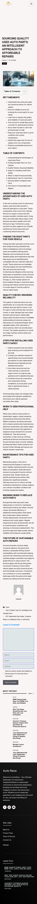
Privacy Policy (8, 833)
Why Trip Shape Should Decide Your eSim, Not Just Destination (20, 712)
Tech (4, 63)
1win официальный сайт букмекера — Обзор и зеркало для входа (20, 735)
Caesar (4, 60)
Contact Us (7, 840)
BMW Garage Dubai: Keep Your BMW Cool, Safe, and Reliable (20, 701)
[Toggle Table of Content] (23, 91)
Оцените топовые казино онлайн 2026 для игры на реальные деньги (20, 723)
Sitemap (6, 845)
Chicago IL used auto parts (24, 282)
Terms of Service (9, 836)
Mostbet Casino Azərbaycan (18, 745)
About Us (6, 830)
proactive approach (10, 531)
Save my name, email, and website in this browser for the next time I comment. (18, 673)
